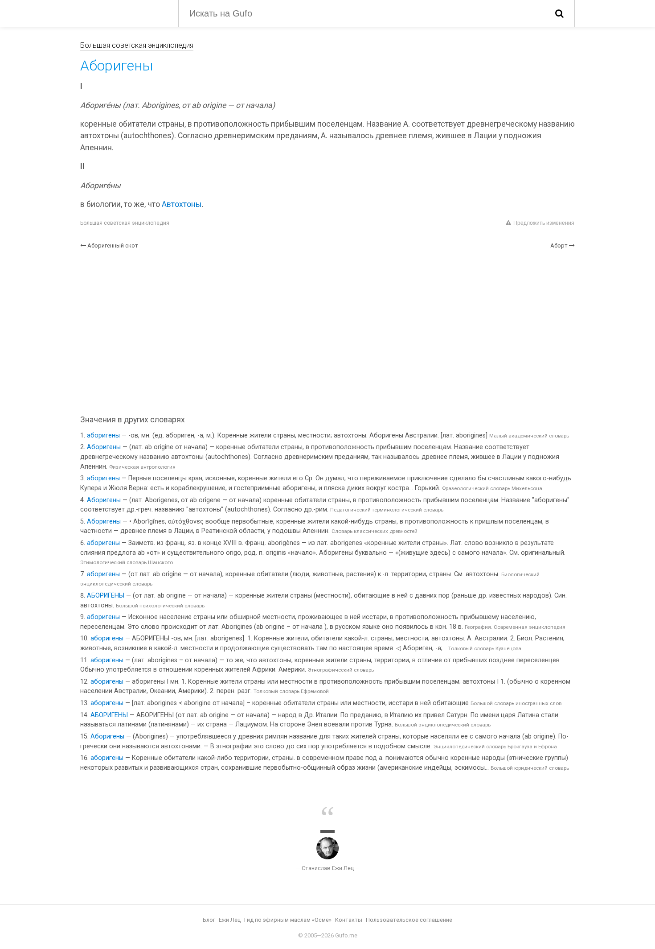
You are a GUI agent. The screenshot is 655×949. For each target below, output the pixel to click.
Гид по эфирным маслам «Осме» (288, 919)
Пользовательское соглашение (409, 919)
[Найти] (559, 13)
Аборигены (104, 447)
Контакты (348, 919)
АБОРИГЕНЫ (105, 595)
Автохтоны (181, 204)
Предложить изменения (543, 223)
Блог (209, 919)
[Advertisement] (327, 326)
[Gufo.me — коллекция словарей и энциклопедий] (123, 12)
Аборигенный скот (112, 245)
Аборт (559, 245)
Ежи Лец (230, 919)
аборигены (103, 435)
